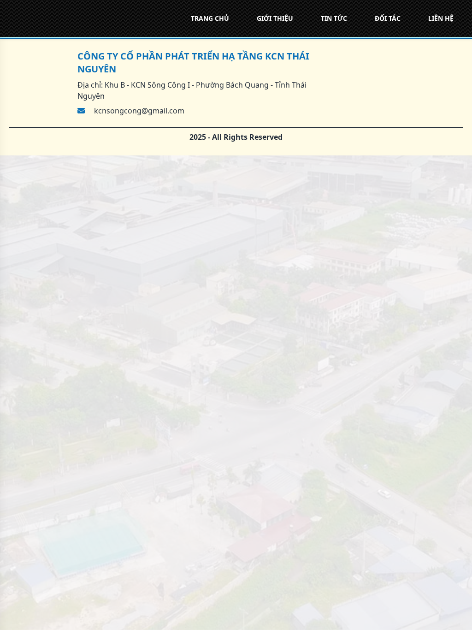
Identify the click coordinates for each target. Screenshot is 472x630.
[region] (236, 315)
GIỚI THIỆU (275, 18)
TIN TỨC (334, 18)
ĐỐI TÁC (388, 18)
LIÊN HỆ (441, 18)
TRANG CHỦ (210, 18)
